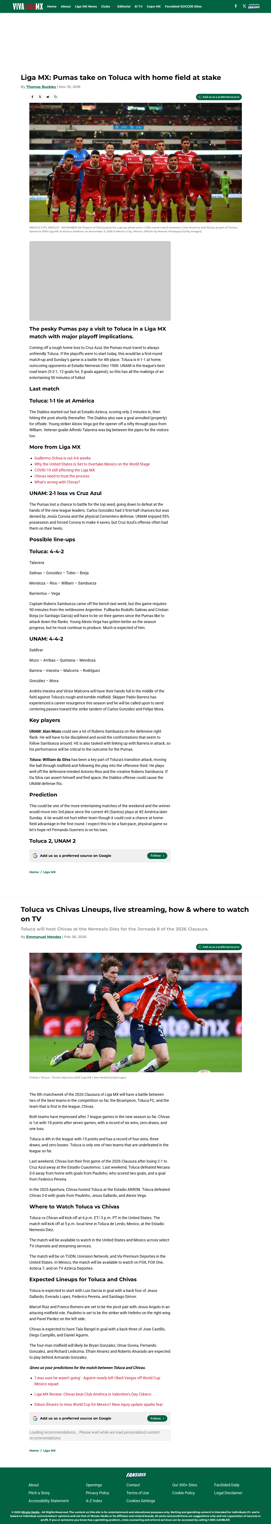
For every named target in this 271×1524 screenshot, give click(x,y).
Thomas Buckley (41, 87)
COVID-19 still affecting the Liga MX (64, 470)
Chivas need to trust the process (61, 476)
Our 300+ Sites (184, 1485)
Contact (133, 1485)
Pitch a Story (39, 1493)
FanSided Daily (227, 1485)
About (66, 6)
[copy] (55, 97)
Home (52, 6)
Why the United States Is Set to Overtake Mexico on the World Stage (92, 464)
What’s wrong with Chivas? (57, 482)
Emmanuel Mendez (43, 937)
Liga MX (49, 872)
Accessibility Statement (48, 1501)
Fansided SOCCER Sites (183, 6)
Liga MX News (86, 6)
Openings (94, 1485)
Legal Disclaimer (228, 1493)
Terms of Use (137, 1493)
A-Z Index (94, 1501)
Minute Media (30, 1512)
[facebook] (236, 6)
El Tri (138, 6)
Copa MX (154, 6)
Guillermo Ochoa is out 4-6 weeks (62, 458)
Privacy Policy (97, 1493)
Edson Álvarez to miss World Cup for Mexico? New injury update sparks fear (98, 1404)
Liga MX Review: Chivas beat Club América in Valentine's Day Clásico (92, 1394)
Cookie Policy (183, 1493)
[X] (244, 6)
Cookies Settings (140, 1501)
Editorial (123, 6)
